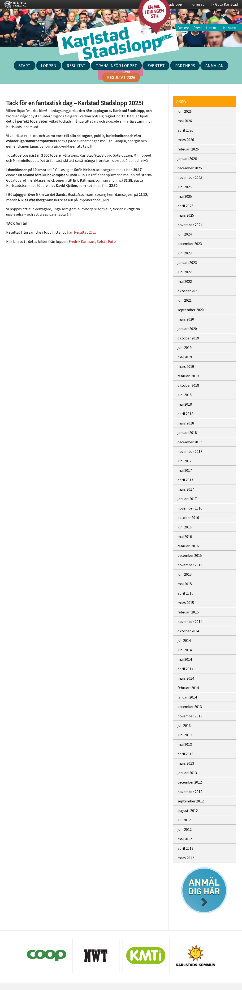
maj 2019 (184, 357)
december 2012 (189, 782)
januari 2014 (187, 697)
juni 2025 (184, 187)
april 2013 (185, 754)
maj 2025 (184, 196)
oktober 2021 (188, 291)
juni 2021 (184, 300)
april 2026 (185, 130)
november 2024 (189, 225)
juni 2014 (184, 650)
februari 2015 (188, 612)
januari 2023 (187, 262)
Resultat (76, 65)
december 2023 (189, 243)
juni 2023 (184, 253)
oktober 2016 (188, 517)
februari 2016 (188, 546)
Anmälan (214, 65)
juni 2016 (184, 527)
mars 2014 (185, 678)
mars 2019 (185, 366)
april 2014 (185, 669)
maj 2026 (184, 121)
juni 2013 (184, 735)
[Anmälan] (204, 890)
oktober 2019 (188, 338)
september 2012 (190, 801)
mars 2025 (185, 215)
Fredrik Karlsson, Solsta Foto (92, 241)
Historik (212, 27)
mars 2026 (185, 139)
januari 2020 (187, 328)
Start (24, 65)
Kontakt (230, 27)
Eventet (156, 65)
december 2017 (189, 442)
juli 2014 (184, 640)
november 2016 (189, 508)
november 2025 (189, 177)
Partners (185, 65)
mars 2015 (185, 602)
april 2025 (185, 206)
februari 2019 (188, 376)
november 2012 (189, 791)
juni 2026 (184, 111)
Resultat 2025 (85, 232)
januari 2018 (187, 432)
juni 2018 (184, 395)
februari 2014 (188, 688)
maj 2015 (184, 584)
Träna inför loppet (116, 65)
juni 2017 (184, 461)
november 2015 (189, 565)
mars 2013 (185, 763)
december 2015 (189, 555)
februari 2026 (188, 149)
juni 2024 (184, 234)
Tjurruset (196, 4)
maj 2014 (184, 659)
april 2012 (185, 848)
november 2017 (189, 451)
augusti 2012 (187, 810)
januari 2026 (187, 158)
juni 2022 (184, 272)
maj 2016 (184, 536)
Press (197, 27)
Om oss (183, 27)
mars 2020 (185, 319)
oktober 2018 (188, 385)
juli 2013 (184, 725)
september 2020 (190, 310)
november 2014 (189, 621)
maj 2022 (184, 281)
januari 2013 (187, 773)
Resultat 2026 (121, 77)
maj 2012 (184, 839)
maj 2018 (184, 404)
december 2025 (189, 168)
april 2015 (185, 593)
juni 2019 (184, 347)
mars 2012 (185, 858)
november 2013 (189, 716)
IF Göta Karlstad (224, 4)
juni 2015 (184, 574)
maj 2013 (184, 744)
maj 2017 (184, 470)
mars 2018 (185, 423)
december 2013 (189, 706)
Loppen (48, 65)
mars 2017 (185, 489)
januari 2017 (187, 499)
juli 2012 (184, 820)
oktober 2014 (188, 631)
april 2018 (185, 413)
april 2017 (185, 480)
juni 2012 (184, 829)
